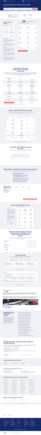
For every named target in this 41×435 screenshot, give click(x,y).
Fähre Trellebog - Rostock (27, 423)
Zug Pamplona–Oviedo (14, 390)
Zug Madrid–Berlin (5, 379)
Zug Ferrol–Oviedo (22, 391)
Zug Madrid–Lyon (5, 383)
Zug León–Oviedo (31, 390)
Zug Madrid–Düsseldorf (6, 382)
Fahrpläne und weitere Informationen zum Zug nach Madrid (10, 372)
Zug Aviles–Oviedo (5, 391)
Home (4, 403)
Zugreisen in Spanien (9, 403)
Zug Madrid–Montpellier (14, 386)
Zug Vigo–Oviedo (5, 390)
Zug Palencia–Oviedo (14, 391)
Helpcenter (4, 294)
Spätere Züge (32, 139)
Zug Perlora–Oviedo (14, 387)
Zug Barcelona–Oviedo (23, 386)
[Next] (36, 21)
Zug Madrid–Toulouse (22, 383)
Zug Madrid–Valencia (5, 362)
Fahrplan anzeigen (6, 36)
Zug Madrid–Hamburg (31, 379)
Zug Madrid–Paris (22, 379)
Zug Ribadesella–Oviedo (6, 387)
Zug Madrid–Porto (31, 382)
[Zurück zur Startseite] (5, 1)
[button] (19, 9)
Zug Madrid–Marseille (14, 383)
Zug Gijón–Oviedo (22, 390)
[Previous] (11, 154)
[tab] (21, 23)
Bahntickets (9, 306)
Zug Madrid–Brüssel (22, 382)
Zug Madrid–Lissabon (14, 382)
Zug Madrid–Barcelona (14, 362)
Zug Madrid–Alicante (5, 386)
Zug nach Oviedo (15, 403)
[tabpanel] (26, 194)
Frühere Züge (8, 139)
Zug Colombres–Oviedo (31, 386)
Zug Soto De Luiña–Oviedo (32, 387)
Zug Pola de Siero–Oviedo (23, 387)
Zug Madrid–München (14, 379)
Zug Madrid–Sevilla (22, 362)
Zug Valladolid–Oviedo (31, 391)
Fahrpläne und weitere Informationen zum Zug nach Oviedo (27, 372)
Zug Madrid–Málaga (31, 362)
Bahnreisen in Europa (10, 307)
